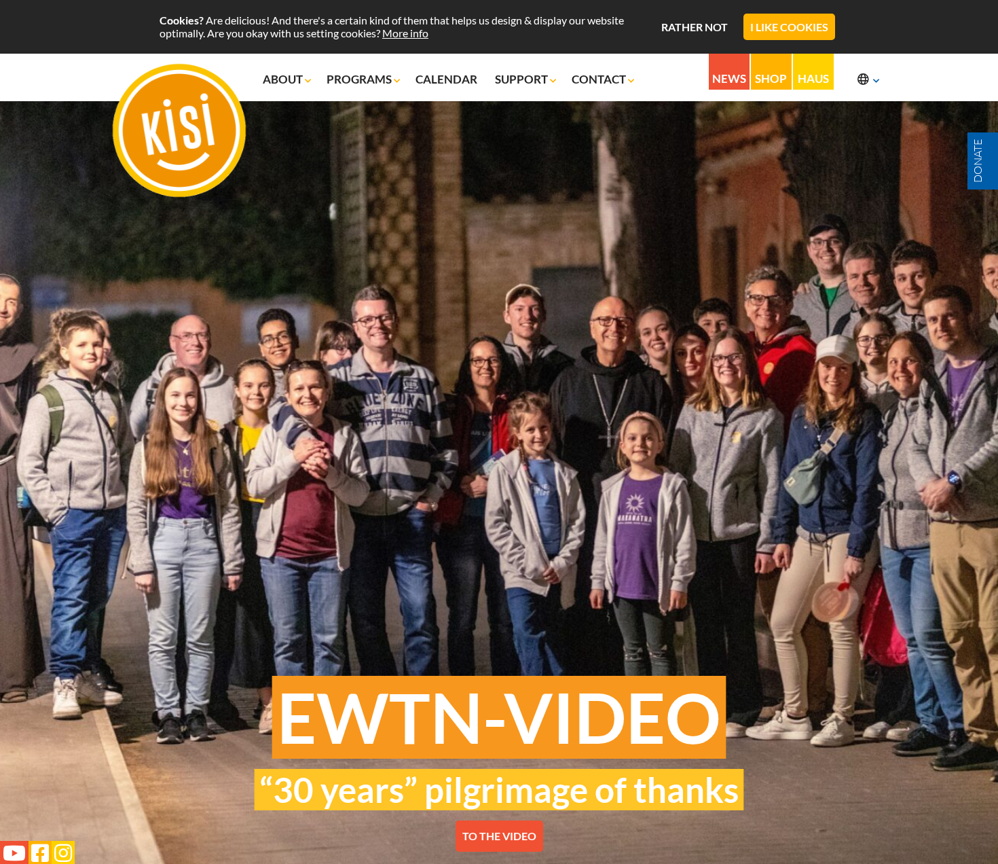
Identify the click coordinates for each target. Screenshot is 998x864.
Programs (360, 79)
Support (522, 79)
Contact (600, 79)
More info (405, 32)
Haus (813, 78)
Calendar (447, 79)
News (729, 78)
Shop (771, 78)
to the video (499, 835)
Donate (977, 161)
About (284, 79)
